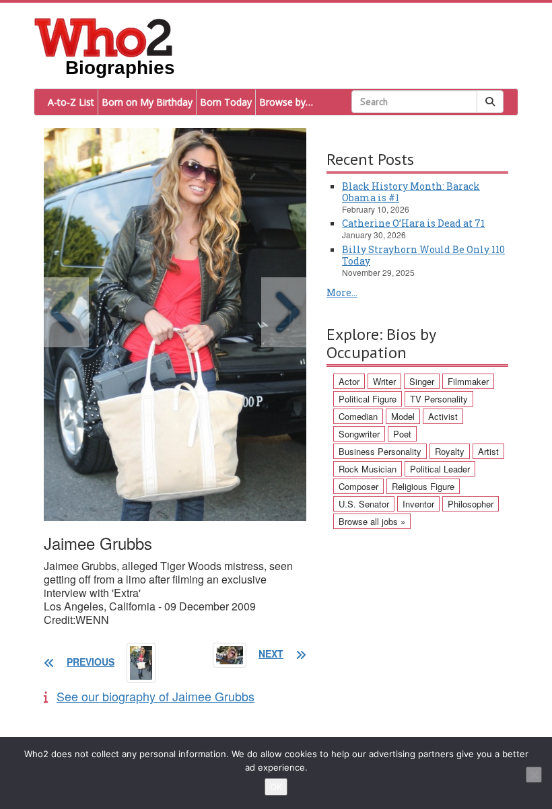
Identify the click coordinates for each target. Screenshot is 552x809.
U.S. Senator (364, 503)
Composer (358, 486)
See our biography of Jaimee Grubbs (155, 696)
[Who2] (104, 36)
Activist (443, 416)
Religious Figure (423, 486)
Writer (384, 381)
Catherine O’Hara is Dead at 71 (413, 223)
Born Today (226, 102)
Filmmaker (468, 381)
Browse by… (286, 102)
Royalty (449, 451)
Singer (421, 381)
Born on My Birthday (147, 102)
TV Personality (439, 398)
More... (341, 292)
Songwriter (359, 433)
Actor (349, 381)
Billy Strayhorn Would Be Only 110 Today (423, 255)
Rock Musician (367, 468)
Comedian (358, 416)
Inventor (418, 503)
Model (403, 416)
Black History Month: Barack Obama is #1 (411, 192)
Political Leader (440, 468)
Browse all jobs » (372, 521)
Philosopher (470, 503)
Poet (402, 433)
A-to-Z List (71, 102)
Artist (488, 451)
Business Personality (380, 451)
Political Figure (367, 398)
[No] (534, 775)
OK (276, 786)
